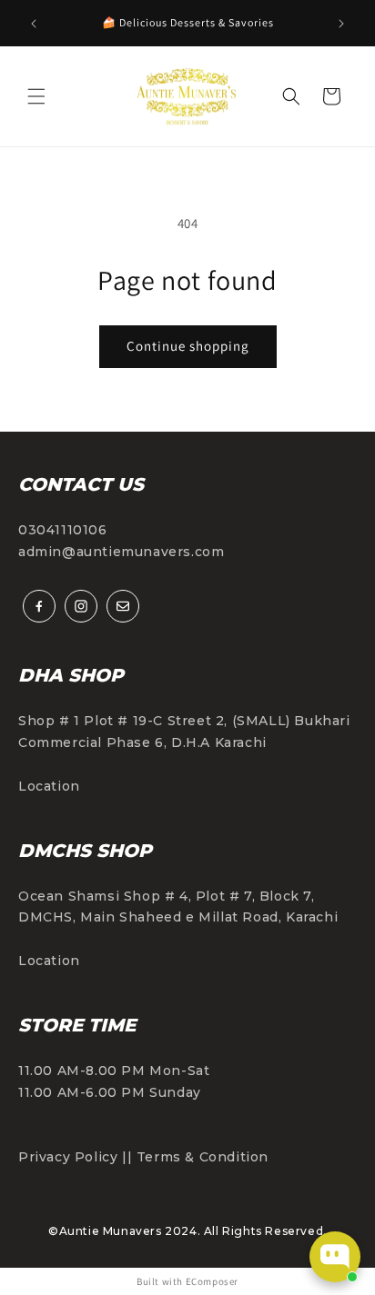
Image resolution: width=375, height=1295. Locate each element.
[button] (36, 96)
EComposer (212, 1281)
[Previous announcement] (34, 24)
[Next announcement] (341, 24)
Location (49, 786)
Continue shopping (188, 345)
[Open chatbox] (334, 1256)
